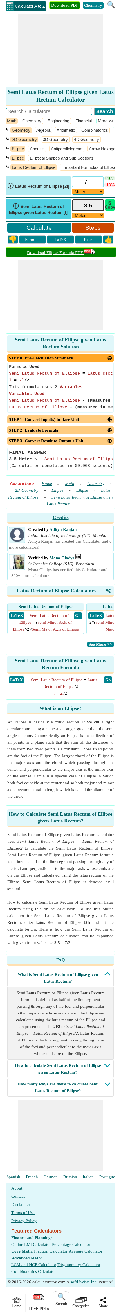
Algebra (43, 130)
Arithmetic (66, 130)
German (51, 1177)
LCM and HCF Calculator (33, 1264)
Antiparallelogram (67, 148)
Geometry (21, 130)
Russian (70, 1177)
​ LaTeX (16, 615)
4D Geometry (86, 139)
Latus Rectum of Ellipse (33, 167)
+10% (109, 178)
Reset (88, 239)
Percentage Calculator (71, 1244)
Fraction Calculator (51, 1251)
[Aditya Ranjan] (17, 540)
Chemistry (93, 5)
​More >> (106, 121)
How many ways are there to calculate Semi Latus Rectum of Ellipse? (57, 1087)
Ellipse (18, 148)
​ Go (78, 615)
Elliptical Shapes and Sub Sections (61, 158)
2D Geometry (24, 139)
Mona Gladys (62, 558)
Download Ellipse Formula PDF (55, 253)
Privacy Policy (24, 1221)
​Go (108, 680)
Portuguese (109, 1177)
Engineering (58, 121)
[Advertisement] (60, 49)
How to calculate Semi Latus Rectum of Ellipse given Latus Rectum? (58, 1068)
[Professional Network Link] (78, 558)
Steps (93, 227)
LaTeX (60, 239)
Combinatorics (94, 130)
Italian (88, 1177)
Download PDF (64, 5)
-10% (110, 185)
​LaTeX (16, 680)
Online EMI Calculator (31, 1244)
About (16, 1188)
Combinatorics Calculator (33, 1271)
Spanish (13, 1177)
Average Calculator (85, 1251)
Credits (61, 517)
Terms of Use (23, 1212)
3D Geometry (55, 139)
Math (11, 121)
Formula (32, 239)
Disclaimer (20, 1204)
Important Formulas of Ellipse (88, 167)
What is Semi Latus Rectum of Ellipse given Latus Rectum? (58, 978)
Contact (18, 1196)
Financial (83, 121)
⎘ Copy (110, 204)
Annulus (37, 148)
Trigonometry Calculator (78, 1264)
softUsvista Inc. (84, 1282)
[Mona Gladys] (17, 567)
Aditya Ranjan (63, 529)
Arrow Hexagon (103, 148)
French (32, 1177)
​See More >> (100, 644)
